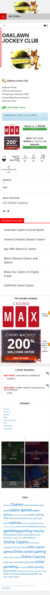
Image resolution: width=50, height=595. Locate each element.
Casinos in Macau (9, 527)
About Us (6, 414)
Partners (6, 588)
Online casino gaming (29, 552)
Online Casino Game (18, 547)
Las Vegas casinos (17, 538)
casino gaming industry (20, 515)
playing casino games (24, 571)
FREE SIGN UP (35, 129)
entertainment (32, 526)
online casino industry (12, 557)
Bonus (5, 417)
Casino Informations (9, 420)
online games (22, 567)
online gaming (35, 566)
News (5, 423)
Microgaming (29, 538)
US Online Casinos (15, 203)
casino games (20, 510)
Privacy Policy (7, 428)
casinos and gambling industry (33, 523)
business (6, 505)
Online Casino (16, 542)
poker (6, 574)
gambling (11, 531)
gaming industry (17, 535)
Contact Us (7, 412)
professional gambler (28, 574)
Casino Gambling (30, 505)
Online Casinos (8, 426)
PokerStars (13, 574)
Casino (16, 504)
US (4, 182)
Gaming (7, 535)
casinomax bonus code (27, 518)
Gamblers (42, 527)
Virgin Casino (13, 577)
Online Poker (10, 570)
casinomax (13, 518)
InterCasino (29, 535)
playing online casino (39, 571)
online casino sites (26, 562)
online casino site (10, 562)
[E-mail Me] (5, 211)
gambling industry (31, 531)
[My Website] (9, 211)
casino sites (21, 526)
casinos (14, 522)
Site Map (6, 409)
